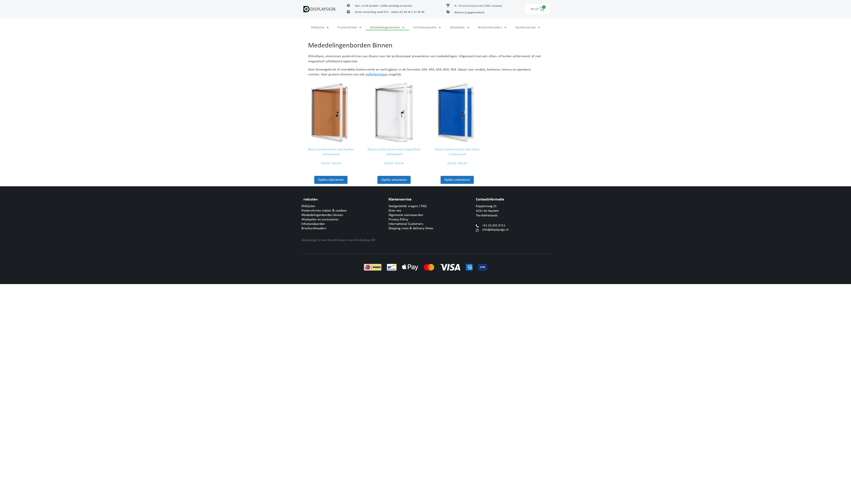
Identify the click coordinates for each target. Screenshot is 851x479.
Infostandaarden (425, 27)
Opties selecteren (331, 180)
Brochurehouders (490, 27)
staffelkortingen (376, 74)
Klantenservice (525, 27)
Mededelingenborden (385, 27)
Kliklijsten (317, 27)
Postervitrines (347, 27)
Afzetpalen (457, 27)
